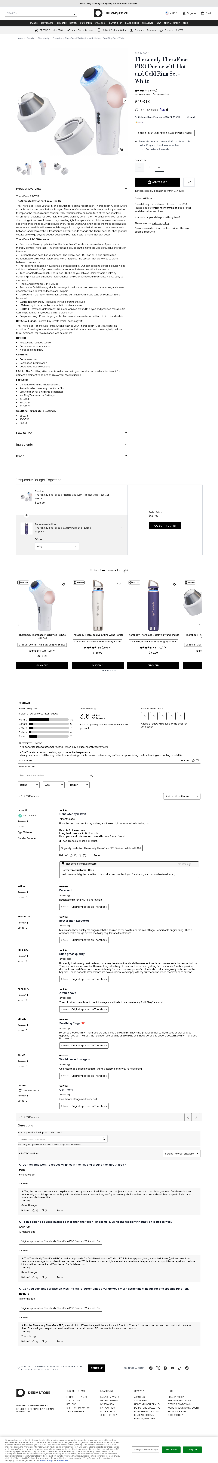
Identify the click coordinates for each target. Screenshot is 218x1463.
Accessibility (175, 1415)
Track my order (76, 1411)
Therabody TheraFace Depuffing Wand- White (97, 634)
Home (20, 38)
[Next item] (199, 625)
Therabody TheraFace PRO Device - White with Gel (42, 636)
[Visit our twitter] (158, 1368)
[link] (189, 13)
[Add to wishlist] (189, 182)
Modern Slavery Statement (183, 1407)
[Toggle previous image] (18, 100)
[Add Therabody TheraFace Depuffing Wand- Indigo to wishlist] (174, 584)
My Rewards (107, 1404)
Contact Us (73, 1400)
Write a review (142, 94)
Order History (108, 1415)
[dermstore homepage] (111, 13)
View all (191, 117)
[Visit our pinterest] (186, 1368)
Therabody (43, 38)
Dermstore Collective (147, 1407)
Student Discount (145, 1415)
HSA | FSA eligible (149, 109)
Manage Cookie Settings (146, 1449)
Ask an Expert (142, 1400)
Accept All (192, 1449)
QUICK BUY (42, 665)
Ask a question (161, 94)
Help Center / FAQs (77, 1397)
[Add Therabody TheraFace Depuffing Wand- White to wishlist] (119, 584)
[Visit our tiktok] (179, 1368)
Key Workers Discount (147, 1411)
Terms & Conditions (179, 1404)
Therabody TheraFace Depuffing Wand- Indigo (153, 634)
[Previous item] (18, 625)
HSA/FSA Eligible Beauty (147, 1404)
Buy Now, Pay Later (144, 1418)
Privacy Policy (176, 1397)
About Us (139, 1397)
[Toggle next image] (125, 100)
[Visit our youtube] (172, 1368)
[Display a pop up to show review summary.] (53, 650)
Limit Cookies (171, 1449)
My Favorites (107, 1407)
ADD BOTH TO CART (165, 525)
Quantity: (141, 160)
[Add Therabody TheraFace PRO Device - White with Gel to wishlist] (63, 584)
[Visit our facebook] (150, 1368)
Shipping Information (78, 1407)
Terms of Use (62, 1460)
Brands (30, 38)
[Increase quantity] (159, 167)
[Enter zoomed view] (121, 149)
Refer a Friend (108, 1411)
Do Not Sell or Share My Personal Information (35, 1410)
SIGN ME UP (97, 1368)
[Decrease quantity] (139, 167)
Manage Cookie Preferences (32, 1405)
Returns (71, 1404)
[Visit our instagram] (165, 1368)
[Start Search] (73, 13)
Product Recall (177, 1411)
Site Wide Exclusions (179, 1400)
